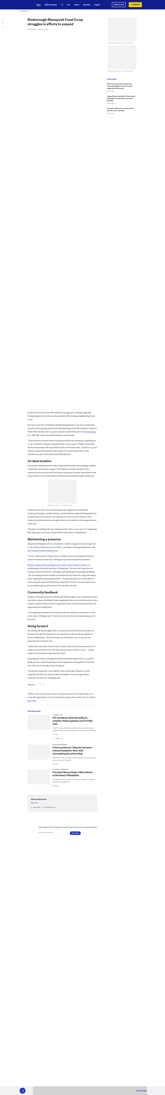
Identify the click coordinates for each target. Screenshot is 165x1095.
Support (97, 5)
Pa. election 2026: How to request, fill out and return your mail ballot (120, 109)
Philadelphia (24, 11)
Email (44, 684)
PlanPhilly (56, 769)
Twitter (40, 684)
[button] (22, 1091)
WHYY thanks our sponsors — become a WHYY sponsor (60, 505)
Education (86, 5)
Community (65, 769)
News (39, 5)
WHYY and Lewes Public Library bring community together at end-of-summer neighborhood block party (120, 86)
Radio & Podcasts (51, 5)
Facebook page (89, 432)
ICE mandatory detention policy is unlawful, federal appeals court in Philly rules (72, 720)
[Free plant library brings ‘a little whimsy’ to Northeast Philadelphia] (39, 778)
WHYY (25, 4)
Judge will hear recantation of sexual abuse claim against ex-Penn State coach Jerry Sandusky (121, 98)
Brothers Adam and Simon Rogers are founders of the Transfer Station (57, 565)
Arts (68, 5)
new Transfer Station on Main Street (43, 550)
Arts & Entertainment (59, 744)
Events (76, 5)
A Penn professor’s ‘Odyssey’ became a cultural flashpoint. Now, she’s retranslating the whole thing (72, 750)
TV (62, 5)
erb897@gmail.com (50, 807)
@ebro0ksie (36, 807)
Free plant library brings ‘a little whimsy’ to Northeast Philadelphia (72, 774)
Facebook (36, 684)
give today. (32, 700)
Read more (34, 803)
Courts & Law (57, 715)
